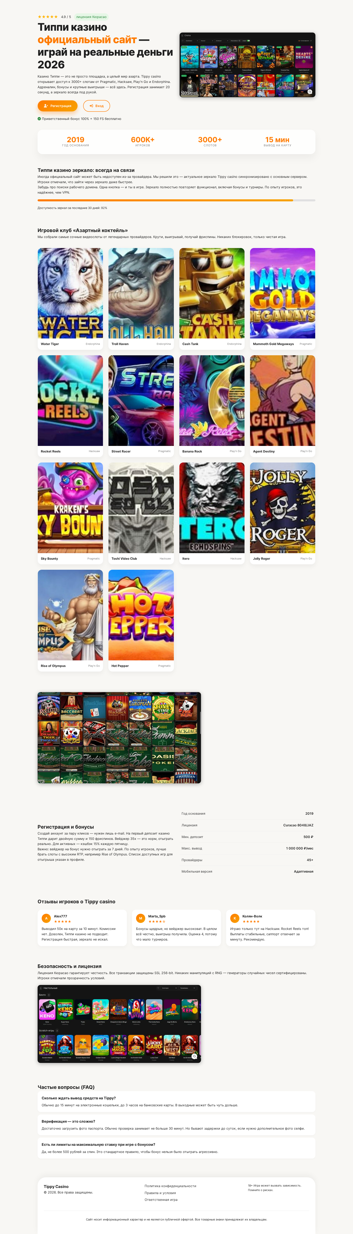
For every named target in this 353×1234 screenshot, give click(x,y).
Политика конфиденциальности (170, 1186)
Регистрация (60, 106)
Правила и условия (160, 1193)
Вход (99, 106)
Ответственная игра (161, 1200)
